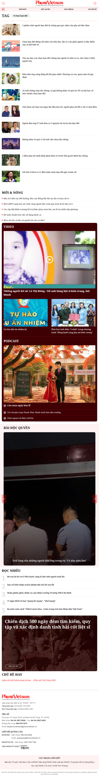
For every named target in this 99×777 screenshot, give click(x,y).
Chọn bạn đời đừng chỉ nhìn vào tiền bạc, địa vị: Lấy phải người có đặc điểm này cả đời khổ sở (58, 43)
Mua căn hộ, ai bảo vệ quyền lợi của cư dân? (24, 220)
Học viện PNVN (37, 766)
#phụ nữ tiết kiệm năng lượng (16, 680)
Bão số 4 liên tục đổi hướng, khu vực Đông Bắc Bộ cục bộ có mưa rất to (36, 198)
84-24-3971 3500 (18, 720)
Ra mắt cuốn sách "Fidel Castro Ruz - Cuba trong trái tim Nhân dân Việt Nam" (45, 609)
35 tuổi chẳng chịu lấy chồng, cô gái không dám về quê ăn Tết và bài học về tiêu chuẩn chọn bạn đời (57, 92)
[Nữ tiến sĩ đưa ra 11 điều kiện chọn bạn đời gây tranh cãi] (11, 176)
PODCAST (11, 341)
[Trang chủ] (3, 9)
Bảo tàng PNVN (45, 762)
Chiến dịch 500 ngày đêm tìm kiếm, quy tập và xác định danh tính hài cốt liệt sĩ (48, 624)
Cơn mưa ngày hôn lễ (18, 405)
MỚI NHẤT (23, 9)
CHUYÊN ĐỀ (92, 9)
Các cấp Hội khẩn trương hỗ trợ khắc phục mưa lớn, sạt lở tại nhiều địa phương (41, 209)
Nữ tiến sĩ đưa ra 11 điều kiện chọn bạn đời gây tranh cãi (49, 172)
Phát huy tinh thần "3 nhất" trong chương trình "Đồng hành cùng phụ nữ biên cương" (72, 331)
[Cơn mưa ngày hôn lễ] (49, 374)
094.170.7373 (21, 723)
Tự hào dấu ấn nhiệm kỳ (15, 329)
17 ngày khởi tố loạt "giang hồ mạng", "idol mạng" (31, 601)
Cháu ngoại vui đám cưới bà (20, 418)
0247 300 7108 (30, 742)
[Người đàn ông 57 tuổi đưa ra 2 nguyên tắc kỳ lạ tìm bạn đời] (11, 127)
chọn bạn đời (21, 16)
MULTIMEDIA (69, 9)
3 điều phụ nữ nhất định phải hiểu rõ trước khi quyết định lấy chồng (55, 155)
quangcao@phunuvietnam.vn (28, 738)
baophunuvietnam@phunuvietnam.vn (22, 727)
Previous (4, 499)
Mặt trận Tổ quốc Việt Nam (15, 762)
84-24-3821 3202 (38, 720)
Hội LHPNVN (33, 762)
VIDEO (9, 227)
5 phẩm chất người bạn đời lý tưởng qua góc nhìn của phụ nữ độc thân (55, 25)
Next (95, 499)
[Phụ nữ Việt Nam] (16, 697)
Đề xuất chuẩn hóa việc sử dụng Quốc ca (22, 214)
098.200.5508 (26, 735)
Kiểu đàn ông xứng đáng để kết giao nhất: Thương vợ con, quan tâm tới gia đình (57, 75)
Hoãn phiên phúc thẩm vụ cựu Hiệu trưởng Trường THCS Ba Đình (39, 592)
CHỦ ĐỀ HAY (12, 674)
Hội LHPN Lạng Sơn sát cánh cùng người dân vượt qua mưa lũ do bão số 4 (38, 204)
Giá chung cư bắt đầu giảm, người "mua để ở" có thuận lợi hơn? (49, 560)
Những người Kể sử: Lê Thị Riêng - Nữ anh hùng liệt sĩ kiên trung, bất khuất (47, 292)
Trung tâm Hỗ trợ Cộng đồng (82, 762)
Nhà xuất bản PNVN (61, 762)
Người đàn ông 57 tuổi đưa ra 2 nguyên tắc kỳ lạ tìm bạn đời (50, 123)
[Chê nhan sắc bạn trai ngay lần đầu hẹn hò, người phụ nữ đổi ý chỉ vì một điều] (11, 111)
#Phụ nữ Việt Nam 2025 (44, 680)
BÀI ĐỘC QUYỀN (17, 428)
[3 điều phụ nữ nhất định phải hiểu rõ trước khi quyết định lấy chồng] (11, 160)
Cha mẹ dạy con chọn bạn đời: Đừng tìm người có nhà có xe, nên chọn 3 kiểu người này (58, 59)
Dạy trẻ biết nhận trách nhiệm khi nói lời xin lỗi (30, 584)
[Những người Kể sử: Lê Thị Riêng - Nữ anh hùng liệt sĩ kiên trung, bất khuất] (49, 259)
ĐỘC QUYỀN (45, 9)
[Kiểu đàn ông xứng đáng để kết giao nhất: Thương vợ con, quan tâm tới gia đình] (11, 78)
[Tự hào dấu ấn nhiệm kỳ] (26, 313)
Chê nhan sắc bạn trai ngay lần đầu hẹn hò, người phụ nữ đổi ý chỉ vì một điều (59, 107)
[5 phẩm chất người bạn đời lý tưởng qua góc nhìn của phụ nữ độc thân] (11, 29)
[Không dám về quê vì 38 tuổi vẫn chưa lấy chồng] (11, 143)
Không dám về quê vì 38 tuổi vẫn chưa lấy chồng (45, 139)
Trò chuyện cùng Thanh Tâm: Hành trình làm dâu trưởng (34, 412)
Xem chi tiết (13, 666)
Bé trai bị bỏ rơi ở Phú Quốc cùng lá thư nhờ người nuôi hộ (35, 576)
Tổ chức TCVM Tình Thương (56, 766)
